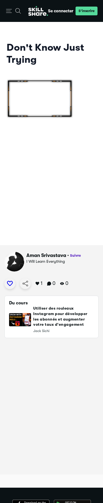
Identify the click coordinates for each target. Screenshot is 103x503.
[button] (8, 11)
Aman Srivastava (46, 255)
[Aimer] (9, 283)
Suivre (75, 255)
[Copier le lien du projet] (25, 283)
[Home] (38, 11)
